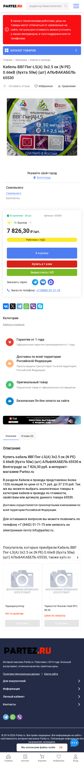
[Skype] (40, 306)
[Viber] (33, 306)
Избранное (46, 86)
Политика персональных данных (21, 674)
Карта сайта (51, 674)
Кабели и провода (40, 60)
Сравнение (69, 86)
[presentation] (68, 557)
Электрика (21, 60)
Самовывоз (13, 193)
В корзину (42, 253)
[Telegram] (19, 306)
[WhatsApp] (26, 306)
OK (61, 747)
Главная (7, 60)
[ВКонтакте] (6, 306)
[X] (13, 306)
